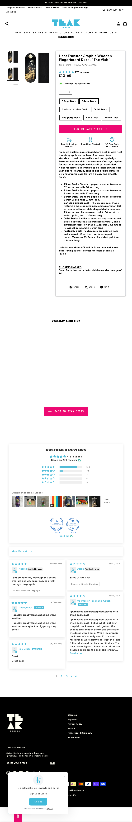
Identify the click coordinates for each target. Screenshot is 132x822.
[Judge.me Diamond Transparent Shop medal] (72, 524)
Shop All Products (15, 8)
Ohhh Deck (100, 109)
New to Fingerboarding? (75, 8)
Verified (64, 536)
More (89, 33)
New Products (35, 8)
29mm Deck (111, 117)
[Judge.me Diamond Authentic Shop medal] (56, 524)
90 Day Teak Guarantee (112, 145)
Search (71, 728)
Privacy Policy (75, 724)
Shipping (72, 715)
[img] (19, 564)
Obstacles (72, 33)
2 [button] (62, 676)
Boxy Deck (92, 117)
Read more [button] (76, 653)
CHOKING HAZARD (70, 267)
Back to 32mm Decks (68, 411)
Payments (73, 720)
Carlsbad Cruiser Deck (75, 109)
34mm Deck (89, 101)
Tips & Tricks (52, 8)
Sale (27, 33)
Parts (54, 33)
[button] (67, 72)
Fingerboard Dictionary (80, 733)
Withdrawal (74, 737)
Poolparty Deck (71, 117)
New (18, 33)
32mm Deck (69, 101)
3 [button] (67, 676)
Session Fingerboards (66, 37)
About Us (11, 12)
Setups (39, 33)
